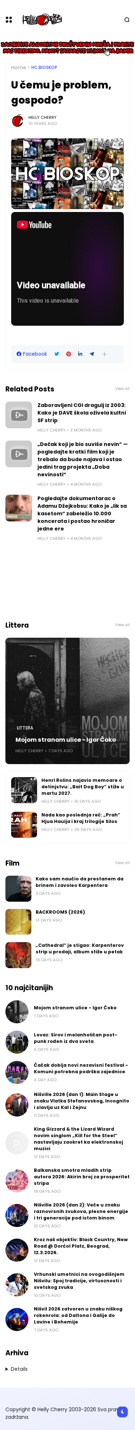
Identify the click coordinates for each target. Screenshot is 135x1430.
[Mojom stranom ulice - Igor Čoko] (67, 701)
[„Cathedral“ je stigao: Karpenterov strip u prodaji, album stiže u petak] (18, 955)
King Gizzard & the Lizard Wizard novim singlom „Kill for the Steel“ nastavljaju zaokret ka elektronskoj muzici (78, 1139)
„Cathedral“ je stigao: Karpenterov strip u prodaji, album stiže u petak (80, 948)
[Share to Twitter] (56, 354)
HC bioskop (44, 67)
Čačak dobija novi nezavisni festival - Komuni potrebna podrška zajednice (81, 1068)
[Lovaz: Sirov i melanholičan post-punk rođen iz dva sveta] (16, 1042)
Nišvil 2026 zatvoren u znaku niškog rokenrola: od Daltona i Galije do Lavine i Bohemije (78, 1315)
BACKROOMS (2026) (60, 912)
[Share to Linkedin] (80, 354)
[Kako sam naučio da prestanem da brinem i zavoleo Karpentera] (18, 889)
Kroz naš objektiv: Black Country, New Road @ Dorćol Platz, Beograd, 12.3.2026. (81, 1246)
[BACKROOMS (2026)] (18, 922)
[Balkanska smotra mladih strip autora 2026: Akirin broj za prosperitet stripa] (16, 1180)
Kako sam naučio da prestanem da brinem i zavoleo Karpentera (79, 882)
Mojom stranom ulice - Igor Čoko (65, 740)
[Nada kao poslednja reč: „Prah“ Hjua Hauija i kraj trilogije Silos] (24, 825)
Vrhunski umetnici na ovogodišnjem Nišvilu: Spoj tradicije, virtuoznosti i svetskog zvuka (79, 1280)
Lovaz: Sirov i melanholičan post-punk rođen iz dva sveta (75, 1038)
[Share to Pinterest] (68, 354)
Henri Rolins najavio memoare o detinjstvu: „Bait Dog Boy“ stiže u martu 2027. (82, 786)
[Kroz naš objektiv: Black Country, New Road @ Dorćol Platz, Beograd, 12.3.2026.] (16, 1250)
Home (18, 67)
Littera (25, 728)
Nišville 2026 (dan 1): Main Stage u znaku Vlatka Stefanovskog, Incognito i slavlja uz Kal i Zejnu (81, 1100)
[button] (104, 354)
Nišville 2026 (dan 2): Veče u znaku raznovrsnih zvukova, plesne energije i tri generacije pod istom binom (81, 1211)
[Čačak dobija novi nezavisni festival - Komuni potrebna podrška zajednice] (16, 1072)
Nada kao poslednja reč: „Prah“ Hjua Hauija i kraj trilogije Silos (80, 818)
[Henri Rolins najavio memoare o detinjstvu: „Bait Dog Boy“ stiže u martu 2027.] (24, 790)
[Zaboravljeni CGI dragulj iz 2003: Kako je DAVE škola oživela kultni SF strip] (18, 415)
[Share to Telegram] (92, 354)
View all (122, 388)
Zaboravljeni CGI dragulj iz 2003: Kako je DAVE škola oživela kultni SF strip (81, 413)
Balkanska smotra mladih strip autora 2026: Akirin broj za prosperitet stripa (82, 1176)
